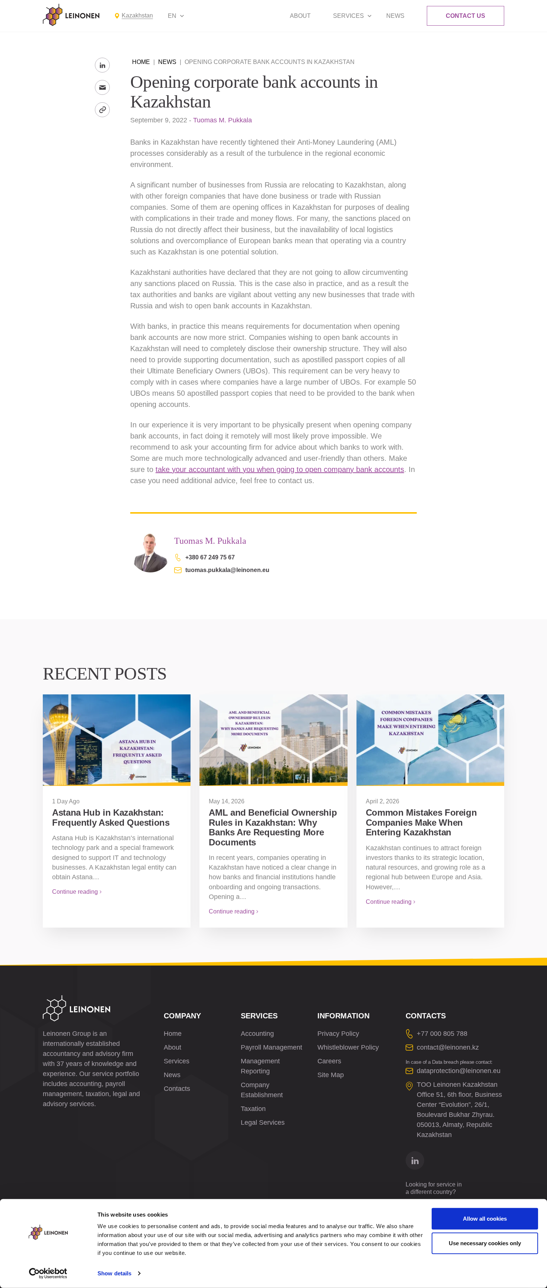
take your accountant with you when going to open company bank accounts (280, 469)
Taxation (253, 1108)
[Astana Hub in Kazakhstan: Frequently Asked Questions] (117, 740)
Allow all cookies (485, 1218)
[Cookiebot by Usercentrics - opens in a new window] (48, 1273)
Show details (114, 1273)
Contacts (177, 1088)
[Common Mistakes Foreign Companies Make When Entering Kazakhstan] (430, 740)
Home (141, 62)
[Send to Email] (102, 87)
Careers (329, 1061)
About (300, 16)
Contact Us (465, 16)
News (395, 16)
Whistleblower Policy (348, 1047)
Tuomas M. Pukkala (222, 120)
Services (348, 16)
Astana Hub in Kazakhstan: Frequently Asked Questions (111, 817)
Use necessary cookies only (485, 1243)
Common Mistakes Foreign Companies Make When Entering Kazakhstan (421, 822)
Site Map (330, 1075)
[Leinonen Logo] (71, 15)
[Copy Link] (102, 109)
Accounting (257, 1033)
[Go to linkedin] (415, 1160)
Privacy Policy (338, 1033)
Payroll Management (271, 1047)
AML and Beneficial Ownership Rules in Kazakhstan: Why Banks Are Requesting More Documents (273, 827)
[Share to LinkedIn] (102, 65)
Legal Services (263, 1122)
